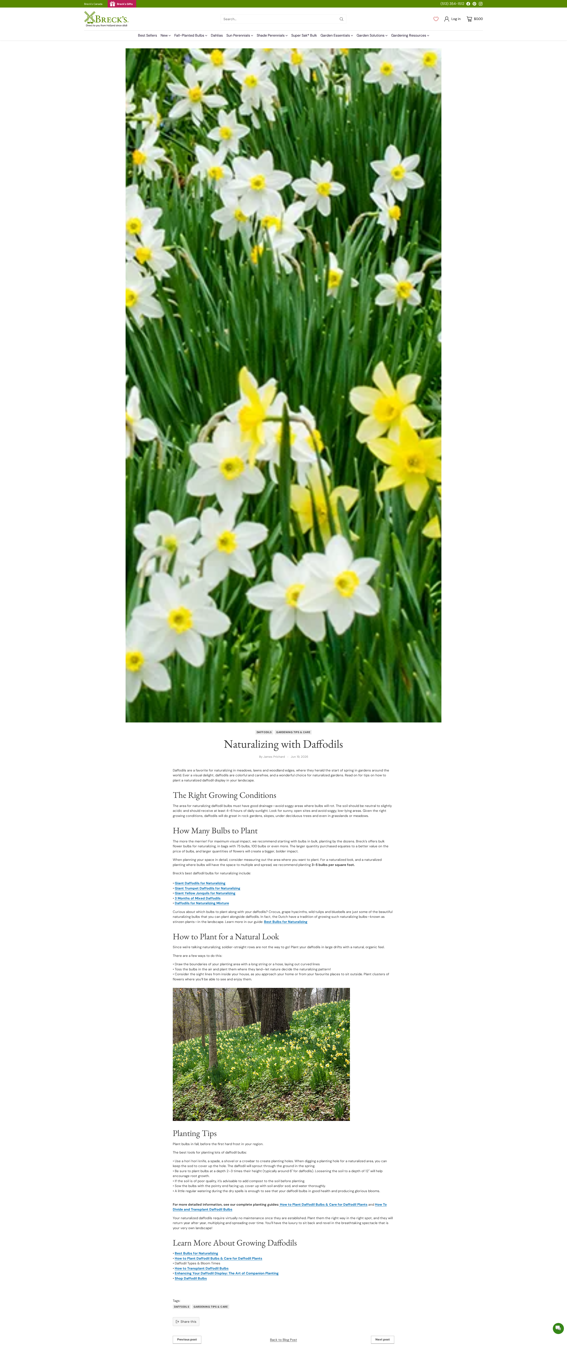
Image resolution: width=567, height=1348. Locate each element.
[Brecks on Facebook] (468, 5)
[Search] (341, 19)
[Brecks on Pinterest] (474, 5)
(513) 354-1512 (452, 3)
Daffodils (264, 732)
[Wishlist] (436, 19)
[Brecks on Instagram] (480, 5)
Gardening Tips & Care (293, 732)
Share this (188, 1321)
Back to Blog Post (283, 1340)
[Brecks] (106, 19)
